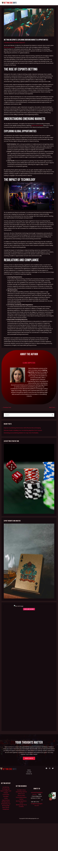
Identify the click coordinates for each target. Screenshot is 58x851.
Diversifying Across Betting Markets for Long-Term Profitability (21, 433)
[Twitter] (52, 768)
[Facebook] (46, 768)
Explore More (29, 609)
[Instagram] (49, 768)
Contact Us (29, 774)
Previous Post (6, 407)
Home (29, 770)
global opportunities (37, 125)
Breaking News (9, 42)
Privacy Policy (21, 795)
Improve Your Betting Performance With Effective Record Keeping (22, 428)
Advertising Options (21, 792)
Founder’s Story (21, 790)
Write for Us (21, 793)
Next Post (52, 407)
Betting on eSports (9, 47)
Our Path (29, 772)
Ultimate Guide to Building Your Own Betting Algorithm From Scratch (23, 430)
